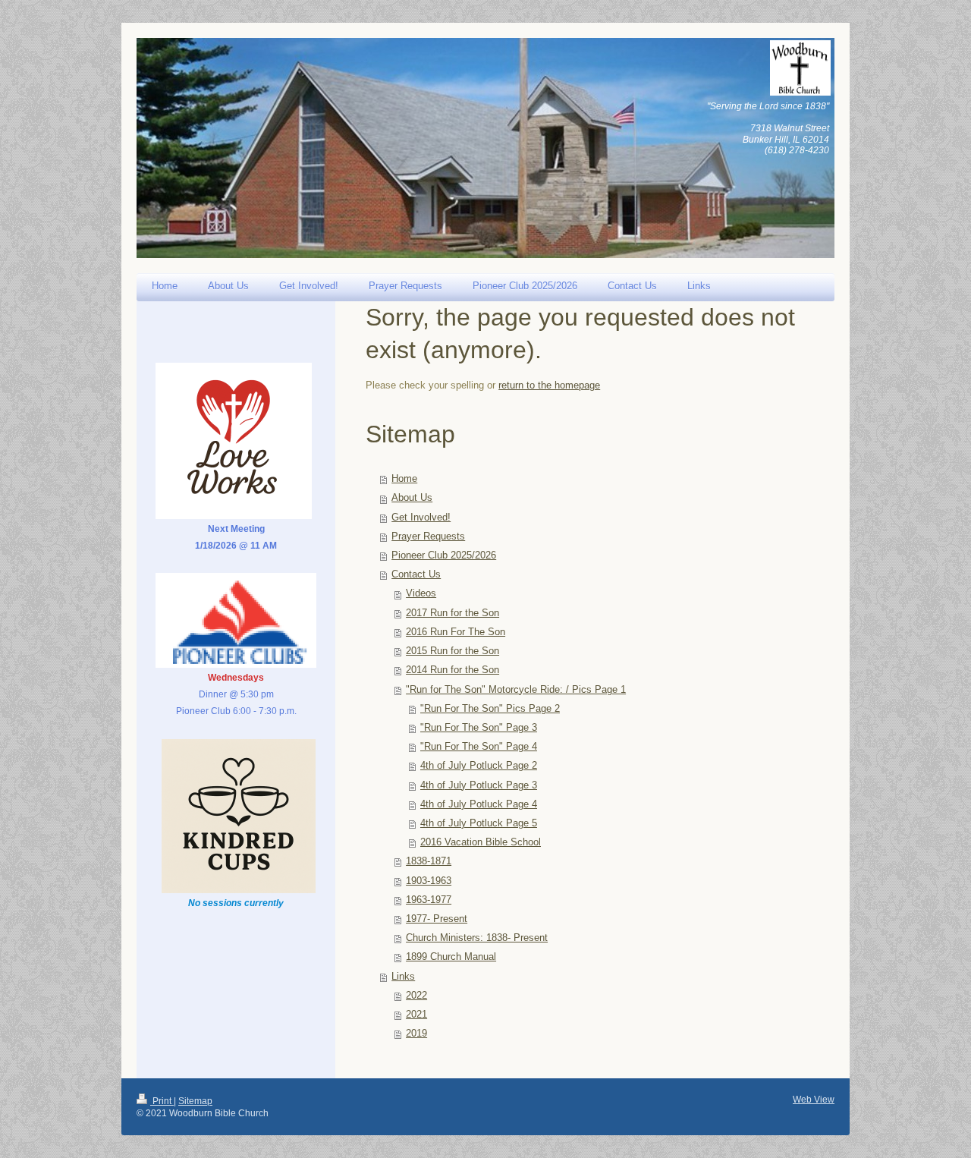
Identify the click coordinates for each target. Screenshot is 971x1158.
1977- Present (436, 919)
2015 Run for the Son (452, 651)
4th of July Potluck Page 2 (478, 765)
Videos (421, 593)
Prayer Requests (428, 536)
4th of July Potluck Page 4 (478, 804)
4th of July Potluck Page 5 (478, 823)
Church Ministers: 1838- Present (477, 938)
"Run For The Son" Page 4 (478, 746)
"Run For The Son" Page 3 (478, 727)
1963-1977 (428, 900)
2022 (416, 995)
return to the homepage (549, 385)
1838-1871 (428, 861)
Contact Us (416, 574)
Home (404, 479)
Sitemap (195, 1101)
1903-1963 (428, 881)
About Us (411, 497)
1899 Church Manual (451, 957)
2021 (416, 1014)
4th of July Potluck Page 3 (478, 785)
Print (162, 1101)
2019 (416, 1033)
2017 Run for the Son (452, 613)
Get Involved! (421, 517)
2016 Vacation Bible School (480, 842)
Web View (813, 1099)
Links (403, 976)
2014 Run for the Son (452, 670)
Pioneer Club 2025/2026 (443, 555)
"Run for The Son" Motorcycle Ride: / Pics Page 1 (516, 689)
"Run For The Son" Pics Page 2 (490, 708)
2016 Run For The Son (455, 632)
